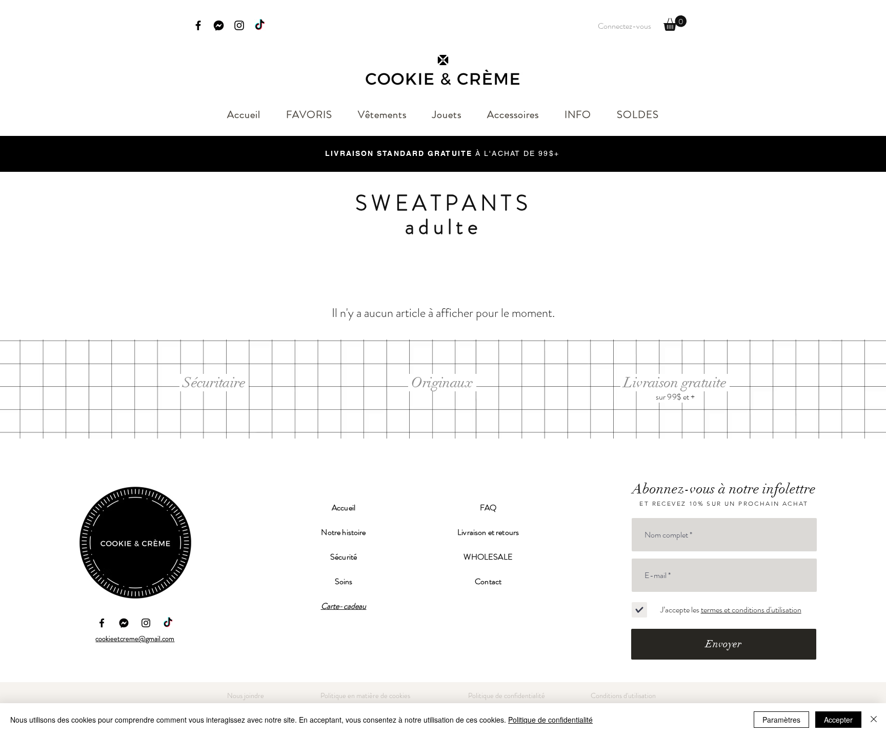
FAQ (488, 507)
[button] (675, 23)
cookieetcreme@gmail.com (134, 638)
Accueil (343, 507)
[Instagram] (239, 25)
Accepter (838, 719)
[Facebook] (198, 25)
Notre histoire (343, 532)
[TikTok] (259, 25)
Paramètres (781, 719)
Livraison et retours (488, 532)
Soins (344, 581)
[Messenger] (218, 25)
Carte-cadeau (344, 606)
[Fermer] (874, 719)
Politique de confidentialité (550, 719)
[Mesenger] (124, 623)
